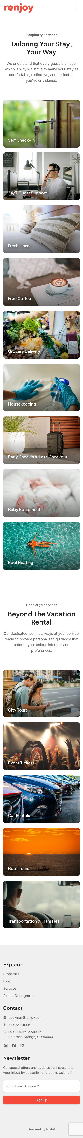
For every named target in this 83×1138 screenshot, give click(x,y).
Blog (6, 981)
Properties (11, 974)
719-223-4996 (19, 1025)
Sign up (41, 1100)
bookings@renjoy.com (25, 1017)
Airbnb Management (19, 996)
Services (9, 988)
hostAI (50, 1129)
